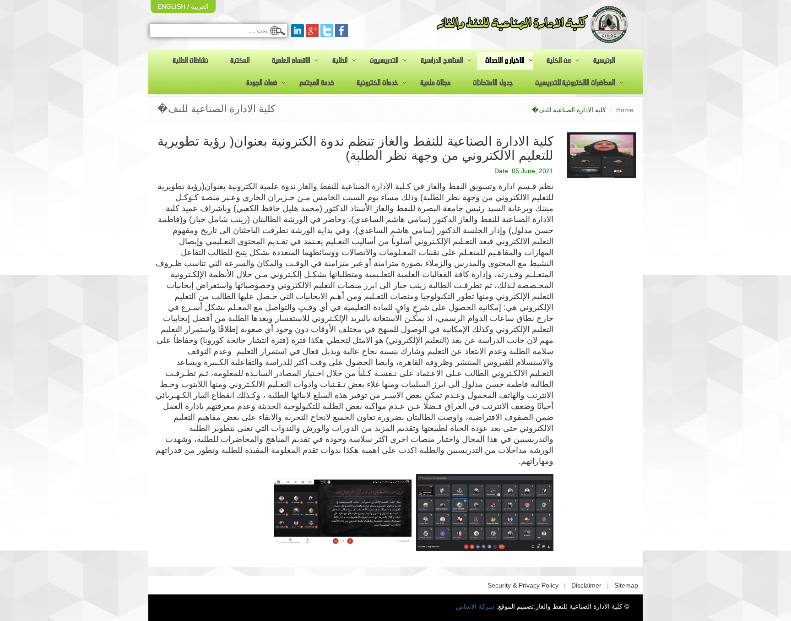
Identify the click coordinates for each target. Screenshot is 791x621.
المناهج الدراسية (442, 60)
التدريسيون (384, 60)
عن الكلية (559, 60)
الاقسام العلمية (291, 60)
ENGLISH (171, 6)
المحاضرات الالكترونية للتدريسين (575, 82)
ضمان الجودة (261, 82)
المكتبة (240, 60)
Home (625, 110)
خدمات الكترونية (377, 82)
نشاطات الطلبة (190, 60)
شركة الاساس (475, 606)
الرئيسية (604, 60)
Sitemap (626, 585)
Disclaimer (586, 585)
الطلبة (340, 60)
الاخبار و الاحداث (504, 60)
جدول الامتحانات (493, 82)
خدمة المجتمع (317, 82)
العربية (199, 6)
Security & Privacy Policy (523, 585)
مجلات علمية (435, 82)
